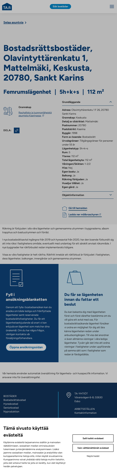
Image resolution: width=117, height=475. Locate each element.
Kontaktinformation (85, 412)
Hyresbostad (10, 403)
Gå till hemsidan (77, 208)
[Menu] (112, 6)
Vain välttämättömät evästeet (93, 448)
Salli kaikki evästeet (93, 438)
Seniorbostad (11, 407)
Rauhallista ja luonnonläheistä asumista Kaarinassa (35, 114)
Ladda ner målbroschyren (83, 215)
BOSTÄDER (10, 396)
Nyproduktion (11, 411)
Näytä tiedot (93, 456)
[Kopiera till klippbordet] (17, 130)
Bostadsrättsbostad (14, 400)
